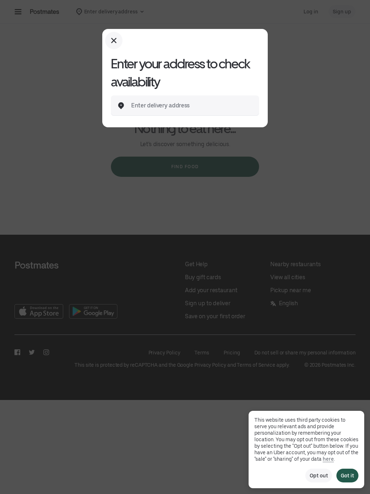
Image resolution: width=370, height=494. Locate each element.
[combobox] (190, 105)
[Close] (113, 40)
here (328, 459)
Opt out (319, 475)
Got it (347, 475)
